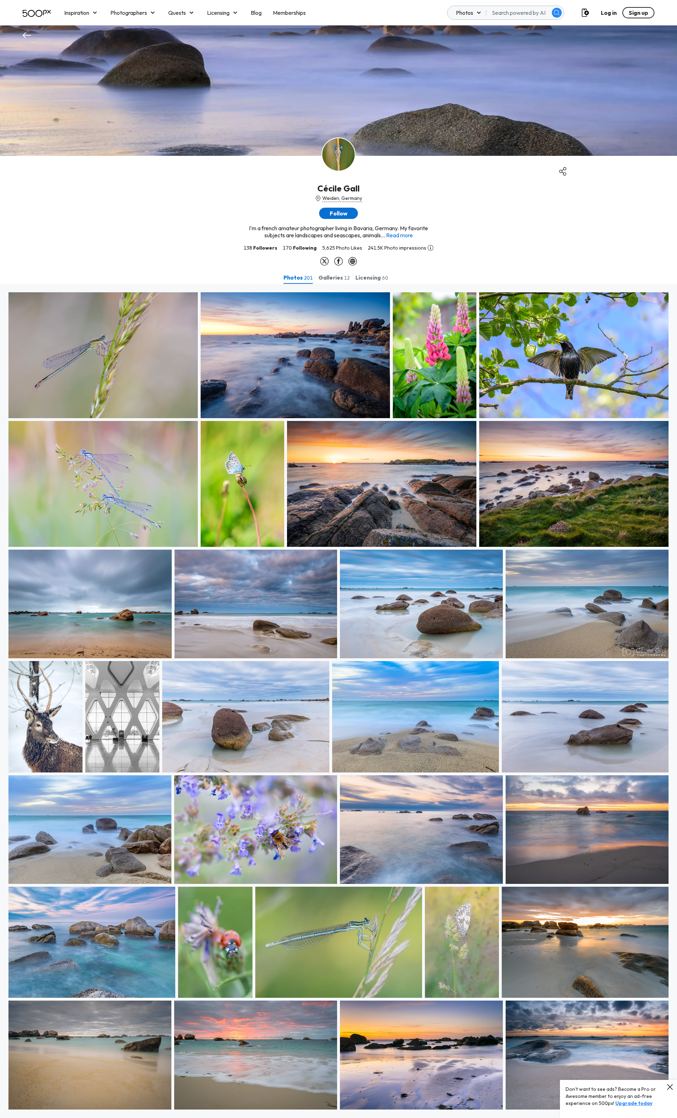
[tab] (298, 277)
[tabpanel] (338, 701)
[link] (103, 355)
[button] (556, 12)
